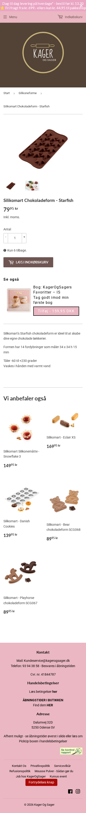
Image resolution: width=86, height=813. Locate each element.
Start (6, 93)
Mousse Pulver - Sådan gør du (54, 771)
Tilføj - (56, 311)
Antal (7, 229)
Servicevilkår (62, 766)
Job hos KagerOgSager (31, 776)
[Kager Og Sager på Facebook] (70, 792)
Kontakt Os (19, 766)
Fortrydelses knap (41, 782)
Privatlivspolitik (40, 766)
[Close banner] (81, 5)
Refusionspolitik (20, 771)
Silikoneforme (28, 93)
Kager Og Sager (44, 804)
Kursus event (58, 776)
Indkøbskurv (73, 17)
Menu (13, 17)
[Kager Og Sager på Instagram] (78, 792)
